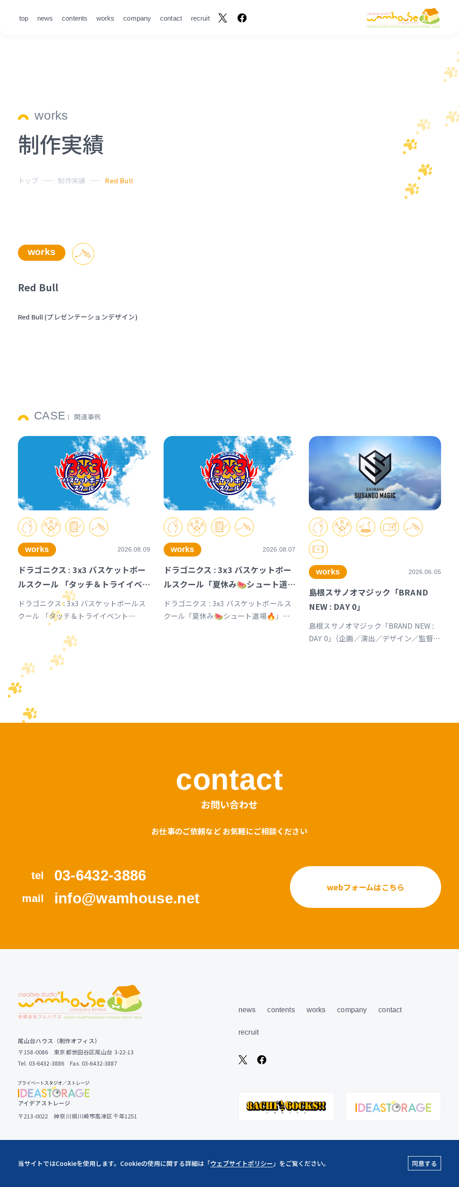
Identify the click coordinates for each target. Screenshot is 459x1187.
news (45, 18)
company (137, 18)
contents (74, 18)
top (23, 18)
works (105, 18)
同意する (424, 1163)
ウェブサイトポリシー (241, 1163)
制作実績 (71, 180)
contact (171, 18)
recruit (200, 18)
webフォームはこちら (365, 887)
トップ (28, 180)
